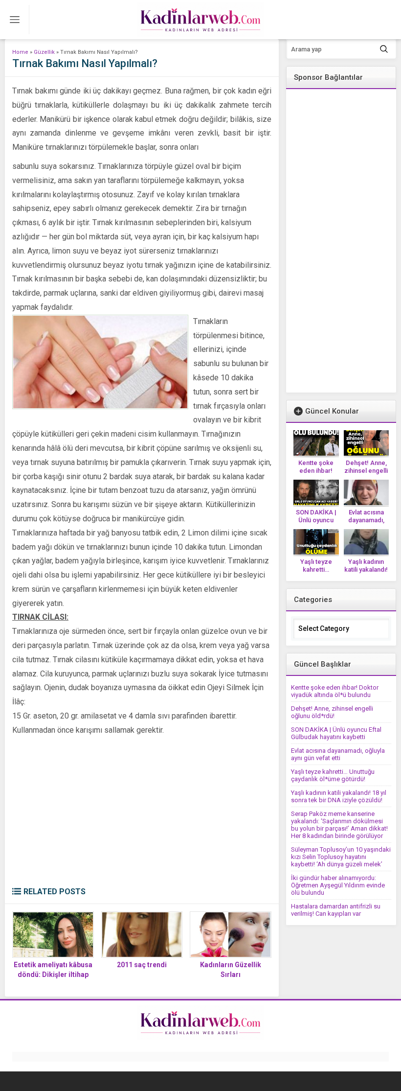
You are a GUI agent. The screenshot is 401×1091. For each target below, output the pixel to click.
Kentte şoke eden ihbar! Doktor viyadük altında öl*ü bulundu (335, 691)
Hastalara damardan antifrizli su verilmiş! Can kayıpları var (335, 910)
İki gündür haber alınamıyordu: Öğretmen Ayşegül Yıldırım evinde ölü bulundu (338, 885)
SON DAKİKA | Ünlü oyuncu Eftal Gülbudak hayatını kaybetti (336, 733)
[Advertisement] (141, 813)
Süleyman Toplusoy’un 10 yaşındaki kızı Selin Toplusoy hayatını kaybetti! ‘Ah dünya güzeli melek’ (341, 857)
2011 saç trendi (142, 965)
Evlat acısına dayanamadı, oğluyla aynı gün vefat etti (338, 754)
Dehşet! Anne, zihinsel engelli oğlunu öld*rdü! (366, 470)
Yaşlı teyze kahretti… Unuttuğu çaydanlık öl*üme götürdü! (333, 775)
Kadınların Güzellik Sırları (230, 969)
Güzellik (44, 52)
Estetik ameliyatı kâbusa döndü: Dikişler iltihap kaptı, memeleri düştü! (53, 974)
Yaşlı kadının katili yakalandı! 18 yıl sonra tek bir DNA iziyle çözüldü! (338, 796)
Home (20, 52)
